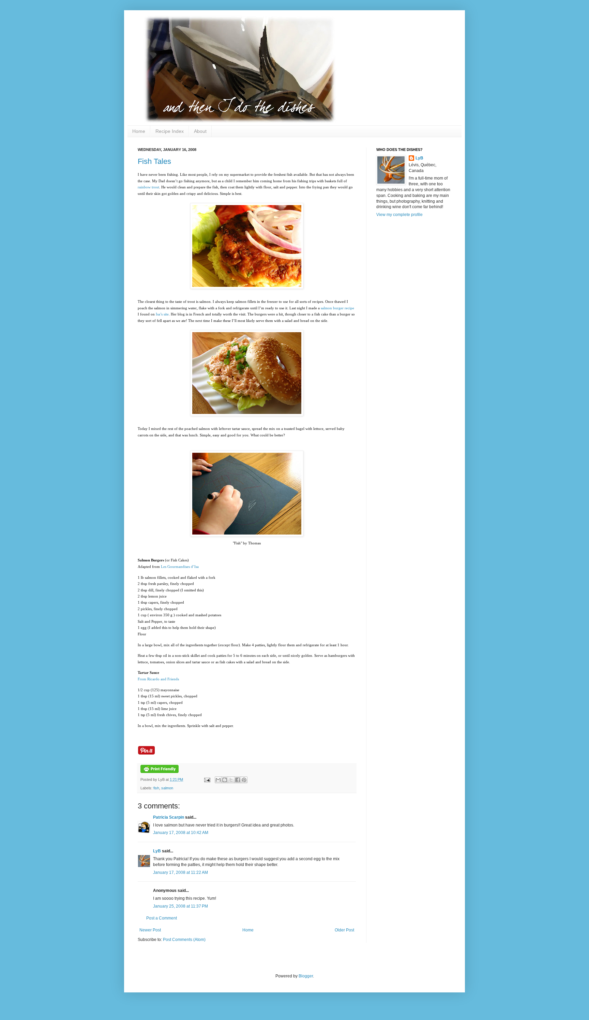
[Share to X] (231, 779)
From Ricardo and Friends (158, 679)
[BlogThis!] (224, 779)
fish (156, 788)
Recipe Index (169, 131)
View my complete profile (399, 214)
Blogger (306, 976)
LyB (157, 851)
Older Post (344, 930)
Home (138, 131)
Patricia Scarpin (168, 817)
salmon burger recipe (337, 308)
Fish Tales (154, 161)
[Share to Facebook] (237, 779)
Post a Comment (161, 918)
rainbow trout (148, 187)
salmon (167, 788)
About (200, 131)
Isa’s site (162, 314)
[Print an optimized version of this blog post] (159, 772)
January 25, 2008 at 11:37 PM (180, 906)
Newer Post (150, 930)
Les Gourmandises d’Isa (180, 567)
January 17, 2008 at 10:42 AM (180, 832)
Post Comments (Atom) (184, 939)
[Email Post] (206, 779)
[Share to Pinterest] (244, 779)
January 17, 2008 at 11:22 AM (180, 872)
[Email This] (218, 779)
